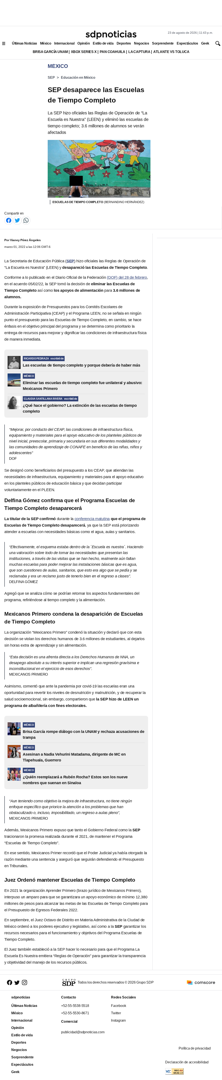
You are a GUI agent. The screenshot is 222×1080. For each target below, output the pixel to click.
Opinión (83, 43)
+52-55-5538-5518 (75, 1006)
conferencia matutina (92, 519)
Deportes (124, 43)
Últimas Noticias (24, 43)
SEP (51, 77)
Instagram (118, 1020)
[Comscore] (201, 982)
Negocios (141, 43)
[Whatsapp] (26, 220)
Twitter (116, 1013)
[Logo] (111, 34)
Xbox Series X (84, 52)
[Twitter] (17, 220)
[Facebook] (8, 220)
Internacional (64, 43)
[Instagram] (24, 982)
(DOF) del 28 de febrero (127, 277)
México (45, 43)
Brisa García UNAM (50, 52)
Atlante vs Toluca (171, 52)
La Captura (139, 52)
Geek (205, 43)
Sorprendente (163, 43)
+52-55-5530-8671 (75, 1013)
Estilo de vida (103, 43)
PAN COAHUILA (112, 52)
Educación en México (78, 77)
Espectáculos (187, 43)
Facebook (118, 1006)
